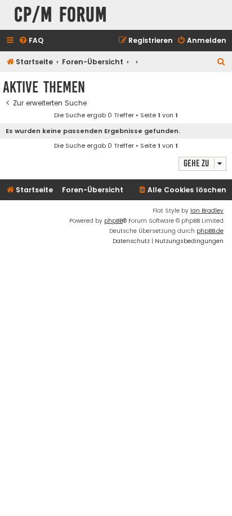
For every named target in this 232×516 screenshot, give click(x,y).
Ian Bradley (207, 210)
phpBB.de (210, 231)
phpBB (113, 221)
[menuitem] (31, 40)
